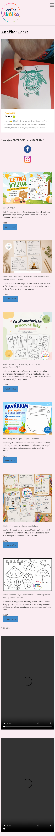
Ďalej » (9, 628)
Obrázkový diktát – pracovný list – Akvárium (21, 438)
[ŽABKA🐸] (27, 74)
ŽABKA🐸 (10, 116)
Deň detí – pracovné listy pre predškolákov (21, 526)
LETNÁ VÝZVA (9, 208)
